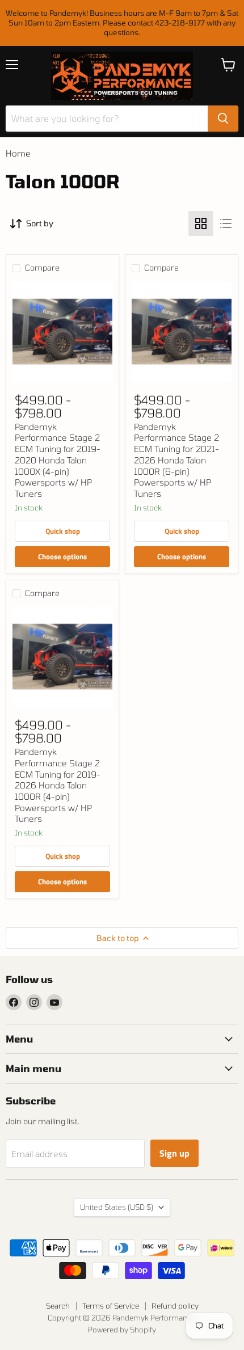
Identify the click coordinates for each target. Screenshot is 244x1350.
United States (116, 1207)
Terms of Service (110, 1305)
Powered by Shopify (122, 1329)
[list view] (225, 223)
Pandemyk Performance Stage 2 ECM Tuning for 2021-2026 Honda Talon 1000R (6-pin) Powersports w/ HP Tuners (176, 460)
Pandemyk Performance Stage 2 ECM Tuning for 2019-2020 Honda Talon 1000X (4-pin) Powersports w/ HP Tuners (57, 460)
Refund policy (175, 1305)
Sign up (174, 1153)
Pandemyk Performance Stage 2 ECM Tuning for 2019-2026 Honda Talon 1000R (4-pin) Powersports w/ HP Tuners (57, 785)
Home (18, 153)
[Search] (223, 119)
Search (58, 1305)
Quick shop (62, 531)
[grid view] (200, 223)
